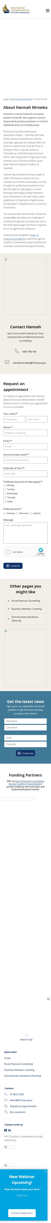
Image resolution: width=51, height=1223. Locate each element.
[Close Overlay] (45, 1171)
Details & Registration (22, 1213)
